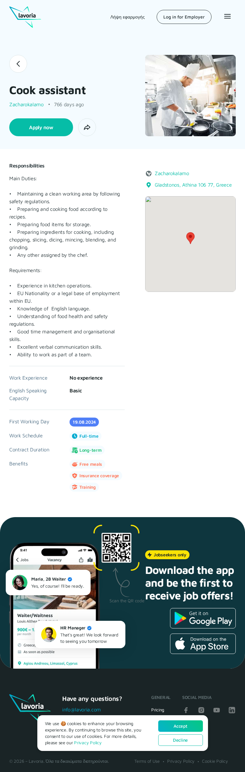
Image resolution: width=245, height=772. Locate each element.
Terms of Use (147, 761)
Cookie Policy (215, 761)
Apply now (41, 127)
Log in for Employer (184, 16)
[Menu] (227, 16)
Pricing (157, 709)
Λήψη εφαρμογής (127, 16)
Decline (180, 740)
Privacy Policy (181, 761)
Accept (180, 726)
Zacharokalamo (26, 104)
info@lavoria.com (81, 709)
